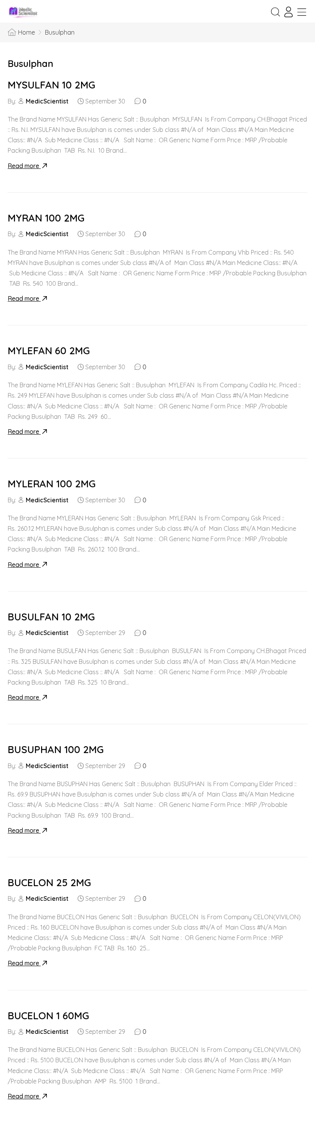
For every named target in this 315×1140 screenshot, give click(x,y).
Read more (24, 166)
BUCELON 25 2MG (49, 882)
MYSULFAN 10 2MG (51, 84)
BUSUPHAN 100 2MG (56, 749)
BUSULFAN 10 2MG (51, 616)
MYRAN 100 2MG (46, 218)
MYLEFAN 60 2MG (49, 350)
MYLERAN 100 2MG (52, 483)
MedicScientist (47, 101)
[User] (288, 12)
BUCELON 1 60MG (48, 1015)
